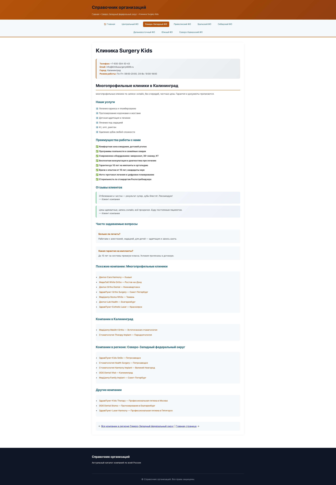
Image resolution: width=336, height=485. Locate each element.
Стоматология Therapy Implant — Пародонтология (125, 334)
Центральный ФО (130, 24)
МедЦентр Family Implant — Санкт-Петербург (122, 377)
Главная (95, 14)
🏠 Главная (109, 24)
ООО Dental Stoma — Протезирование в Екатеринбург (127, 405)
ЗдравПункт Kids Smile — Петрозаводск (120, 357)
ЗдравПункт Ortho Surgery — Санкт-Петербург (123, 292)
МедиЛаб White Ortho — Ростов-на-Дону (120, 282)
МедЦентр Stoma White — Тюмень (116, 297)
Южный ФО (167, 32)
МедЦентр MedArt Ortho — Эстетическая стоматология (128, 330)
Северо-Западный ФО (156, 24)
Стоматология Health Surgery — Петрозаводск (123, 362)
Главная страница (186, 426)
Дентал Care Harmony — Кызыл (115, 277)
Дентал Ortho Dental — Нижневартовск (119, 287)
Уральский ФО (204, 24)
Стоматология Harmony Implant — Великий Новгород (127, 367)
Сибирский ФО (225, 24)
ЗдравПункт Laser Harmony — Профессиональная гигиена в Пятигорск (136, 410)
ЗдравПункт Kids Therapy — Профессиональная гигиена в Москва (133, 400)
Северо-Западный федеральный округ (119, 14)
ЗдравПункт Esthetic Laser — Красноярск (120, 307)
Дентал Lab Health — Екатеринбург (117, 302)
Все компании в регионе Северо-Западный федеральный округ (137, 426)
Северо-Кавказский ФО (191, 32)
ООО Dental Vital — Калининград (116, 372)
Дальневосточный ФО (144, 32)
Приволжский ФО (182, 24)
